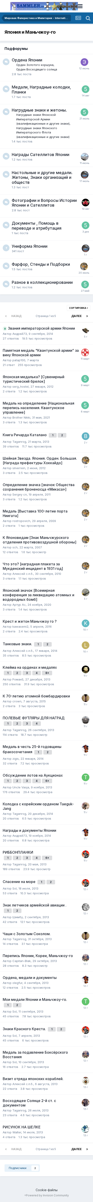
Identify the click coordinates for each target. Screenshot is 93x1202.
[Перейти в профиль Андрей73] (85, 748)
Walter (16, 1132)
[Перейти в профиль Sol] (85, 854)
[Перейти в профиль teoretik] (84, 266)
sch (15, 547)
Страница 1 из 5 (46, 316)
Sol (14, 888)
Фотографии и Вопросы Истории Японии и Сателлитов (44, 203)
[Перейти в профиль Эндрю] (84, 62)
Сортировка (78, 308)
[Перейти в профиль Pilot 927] (85, 907)
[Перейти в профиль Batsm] (85, 436)
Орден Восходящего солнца (36, 69)
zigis (15, 758)
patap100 (18, 360)
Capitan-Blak (21, 961)
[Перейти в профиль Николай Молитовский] (85, 202)
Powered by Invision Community (47, 1195)
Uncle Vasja (20, 787)
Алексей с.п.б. (22, 573)
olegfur (17, 983)
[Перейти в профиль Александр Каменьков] (84, 175)
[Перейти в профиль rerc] (85, 1102)
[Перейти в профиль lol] (85, 645)
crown (16, 701)
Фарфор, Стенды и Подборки (41, 264)
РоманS (17, 679)
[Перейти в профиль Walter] (85, 1129)
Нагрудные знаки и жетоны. (39, 110)
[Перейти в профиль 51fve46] (85, 89)
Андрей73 (19, 333)
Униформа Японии (29, 246)
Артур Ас (19, 604)
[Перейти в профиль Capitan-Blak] (85, 958)
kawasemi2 (20, 626)
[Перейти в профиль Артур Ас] (85, 592)
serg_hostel (20, 386)
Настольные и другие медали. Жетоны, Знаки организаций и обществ (42, 177)
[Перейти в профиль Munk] (85, 669)
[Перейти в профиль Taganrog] (85, 777)
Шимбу (17, 917)
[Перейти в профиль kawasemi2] (85, 623)
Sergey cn (19, 494)
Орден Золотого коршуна (34, 65)
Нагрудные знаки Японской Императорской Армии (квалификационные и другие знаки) (43, 119)
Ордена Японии (27, 60)
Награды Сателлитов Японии (40, 154)
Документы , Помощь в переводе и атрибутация (36, 226)
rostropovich (21, 521)
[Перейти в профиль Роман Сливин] (85, 698)
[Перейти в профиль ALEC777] (84, 157)
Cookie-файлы (47, 1190)
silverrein (18, 468)
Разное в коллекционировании (42, 282)
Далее (76, 316)
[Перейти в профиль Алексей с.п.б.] (85, 1081)
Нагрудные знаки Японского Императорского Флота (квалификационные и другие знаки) (43, 132)
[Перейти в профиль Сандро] (85, 806)
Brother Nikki (21, 417)
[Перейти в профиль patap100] (85, 352)
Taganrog (19, 441)
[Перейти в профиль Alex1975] (85, 720)
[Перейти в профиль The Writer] (85, 330)
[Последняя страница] (87, 316)
